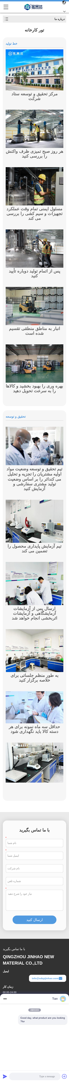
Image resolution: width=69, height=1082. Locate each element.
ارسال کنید (34, 920)
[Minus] (5, 999)
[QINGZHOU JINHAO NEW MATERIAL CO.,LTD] (33, 7)
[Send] (5, 1076)
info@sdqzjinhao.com (45, 978)
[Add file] (64, 1076)
